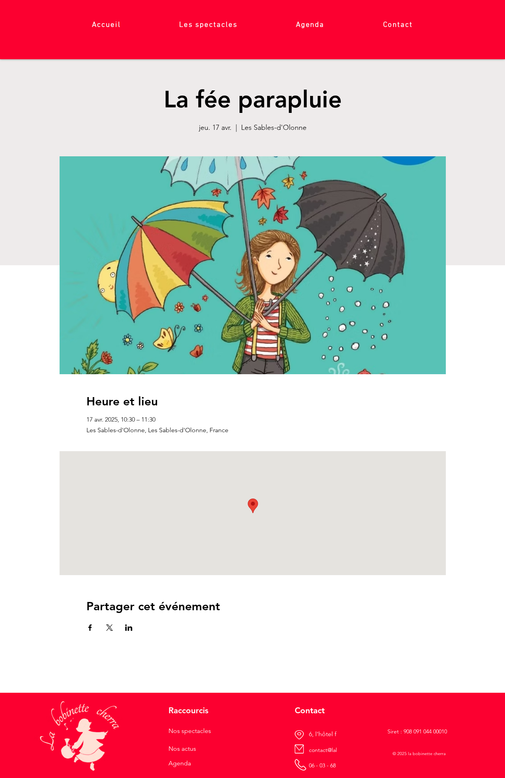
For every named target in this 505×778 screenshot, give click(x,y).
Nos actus (182, 748)
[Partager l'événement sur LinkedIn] (129, 627)
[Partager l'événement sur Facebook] (90, 627)
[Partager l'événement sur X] (109, 627)
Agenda (179, 763)
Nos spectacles (189, 731)
